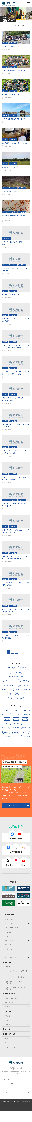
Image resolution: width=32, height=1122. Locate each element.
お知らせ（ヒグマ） (10, 681)
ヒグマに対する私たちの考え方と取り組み (16, 972)
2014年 (5, 728)
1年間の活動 (8, 932)
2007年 (15, 736)
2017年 (5, 723)
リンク (5, 1088)
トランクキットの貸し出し (12, 957)
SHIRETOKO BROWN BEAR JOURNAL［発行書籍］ (15, 988)
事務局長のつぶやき (20, 689)
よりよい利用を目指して (11, 928)
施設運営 (6, 689)
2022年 (15, 715)
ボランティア (6, 188)
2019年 (15, 719)
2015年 (24, 723)
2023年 (5, 715)
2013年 (14, 728)
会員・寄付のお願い (14, 805)
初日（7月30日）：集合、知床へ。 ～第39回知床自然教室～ (15, 531)
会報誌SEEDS (19, 694)
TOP (3, 25)
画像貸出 (7, 1024)
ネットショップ (7, 1092)
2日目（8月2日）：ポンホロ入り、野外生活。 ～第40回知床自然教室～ (15, 346)
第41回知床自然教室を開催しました (13, 119)
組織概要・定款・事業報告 (12, 998)
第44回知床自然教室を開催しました (14, 46)
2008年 (6, 736)
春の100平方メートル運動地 (11, 191)
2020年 (6, 719)
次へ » (22, 652)
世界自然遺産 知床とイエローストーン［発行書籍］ (15, 982)
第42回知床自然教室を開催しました (14, 95)
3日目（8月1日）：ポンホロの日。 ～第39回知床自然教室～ (15, 584)
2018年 (24, 719)
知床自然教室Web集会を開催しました (15, 143)
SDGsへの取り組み (10, 1047)
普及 (20, 668)
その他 (23, 681)
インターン (8, 1020)
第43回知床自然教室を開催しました (14, 70)
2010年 (14, 732)
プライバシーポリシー (9, 1083)
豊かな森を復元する (10, 919)
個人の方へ (8, 1038)
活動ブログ (9, 25)
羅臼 (8, 694)
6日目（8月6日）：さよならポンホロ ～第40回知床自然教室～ (15, 452)
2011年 (5, 732)
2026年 (6, 710)
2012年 (24, 728)
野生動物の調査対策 (15, 676)
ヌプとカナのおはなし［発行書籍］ (14, 977)
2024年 (24, 710)
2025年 (15, 710)
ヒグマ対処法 (8, 967)
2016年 (15, 723)
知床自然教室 (13, 43)
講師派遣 (7, 1016)
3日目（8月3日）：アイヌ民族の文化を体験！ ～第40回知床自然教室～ (15, 372)
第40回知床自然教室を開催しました (14, 295)
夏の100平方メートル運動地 (11, 167)
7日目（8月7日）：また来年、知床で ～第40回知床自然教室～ (15, 478)
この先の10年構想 (10, 949)
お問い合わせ (7, 1079)
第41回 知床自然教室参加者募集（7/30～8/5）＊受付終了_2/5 (15, 243)
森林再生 (5, 43)
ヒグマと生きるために (11, 923)
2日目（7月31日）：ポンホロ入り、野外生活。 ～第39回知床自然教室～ (16, 557)
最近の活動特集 (9, 940)
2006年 (24, 736)
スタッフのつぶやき (15, 698)
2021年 (24, 715)
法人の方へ (8, 1043)
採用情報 (7, 1006)
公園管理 (21, 685)
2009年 (24, 732)
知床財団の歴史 (9, 1002)
